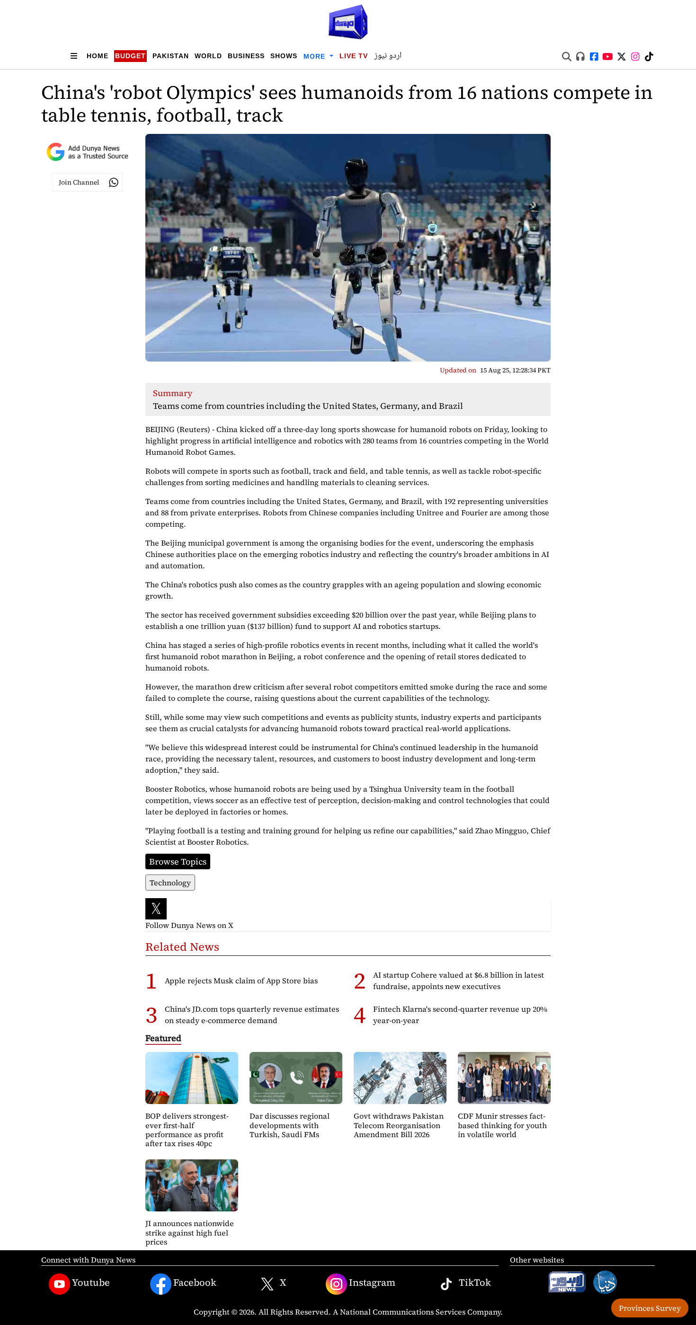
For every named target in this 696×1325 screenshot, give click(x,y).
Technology (170, 882)
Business (246, 56)
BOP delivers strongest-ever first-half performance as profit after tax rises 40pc (187, 1129)
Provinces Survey (650, 1308)
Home (97, 56)
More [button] (315, 56)
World (208, 56)
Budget (130, 56)
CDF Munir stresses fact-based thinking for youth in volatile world (502, 1125)
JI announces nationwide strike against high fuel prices (189, 1232)
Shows (283, 56)
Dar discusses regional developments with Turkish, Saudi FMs (290, 1125)
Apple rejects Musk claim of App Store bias (241, 980)
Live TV (353, 56)
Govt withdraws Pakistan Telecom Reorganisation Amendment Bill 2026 (399, 1125)
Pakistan (170, 56)
